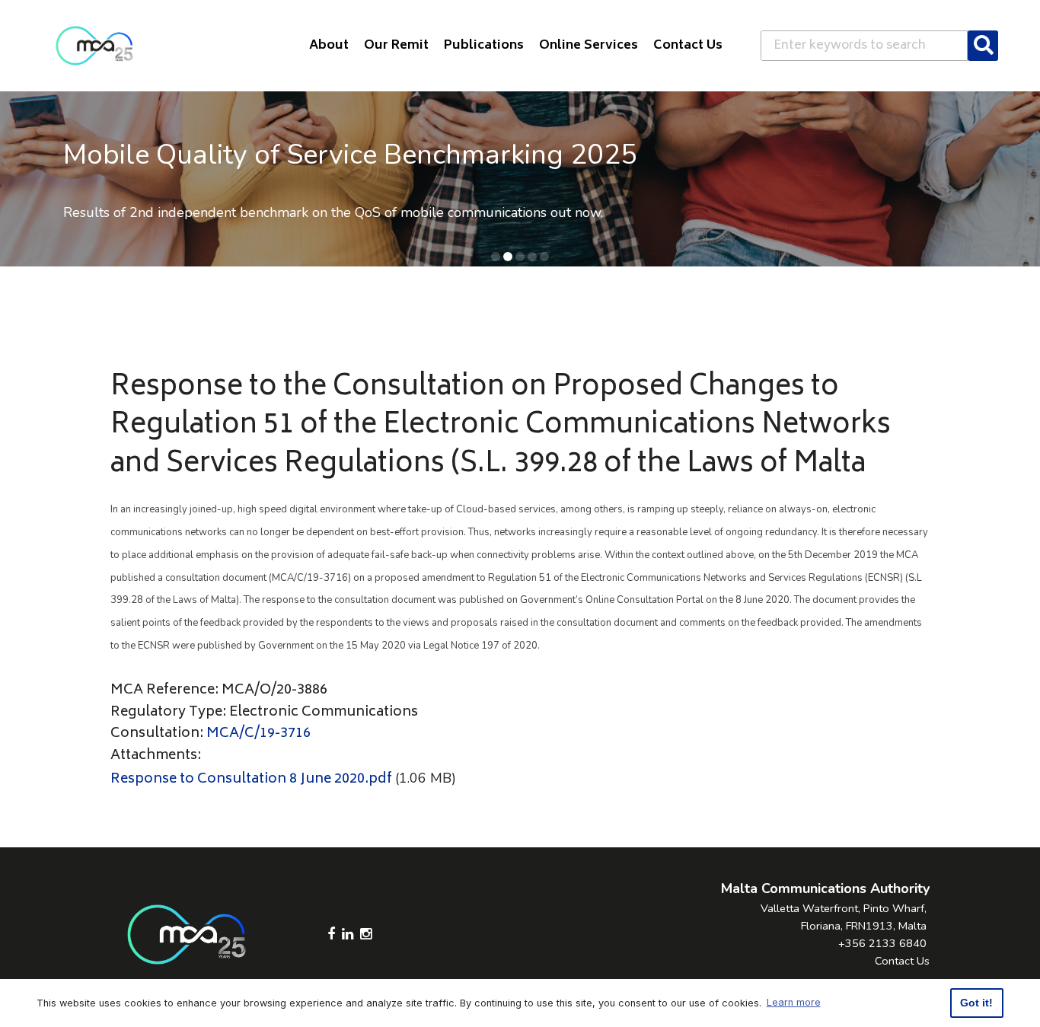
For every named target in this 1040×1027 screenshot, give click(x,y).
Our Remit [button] (396, 45)
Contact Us (902, 960)
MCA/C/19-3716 (258, 734)
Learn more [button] (794, 1002)
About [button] (329, 45)
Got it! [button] (976, 1003)
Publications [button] (484, 45)
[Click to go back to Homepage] (94, 45)
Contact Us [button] (688, 45)
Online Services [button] (588, 45)
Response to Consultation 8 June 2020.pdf (251, 779)
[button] (495, 256)
